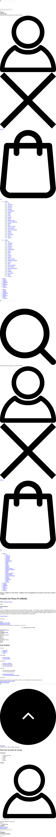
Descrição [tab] (2, 633)
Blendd (3, 745)
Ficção (9, 215)
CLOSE (2, 762)
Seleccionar (3, 752)
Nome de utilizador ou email (6, 821)
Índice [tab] (1, 637)
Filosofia (9, 217)
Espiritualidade (11, 210)
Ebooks (4, 283)
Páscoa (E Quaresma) (12, 229)
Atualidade (10, 204)
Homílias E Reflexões (12, 221)
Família (9, 212)
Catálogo (5, 281)
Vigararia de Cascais (7, 601)
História (9, 218)
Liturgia (9, 223)
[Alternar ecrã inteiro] (1, 835)
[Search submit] (0, 831)
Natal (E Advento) (12, 226)
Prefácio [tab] (2, 636)
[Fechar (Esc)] (4, 835)
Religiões (10, 232)
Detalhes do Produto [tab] (4, 634)
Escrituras (10, 209)
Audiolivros (5, 282)
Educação (10, 207)
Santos (9, 236)
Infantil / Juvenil (11, 220)
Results (2, 12)
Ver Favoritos (3, 630)
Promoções (5, 284)
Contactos (5, 287)
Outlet (4, 285)
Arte (9, 203)
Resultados (3, 832)
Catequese (10, 206)
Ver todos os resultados (5, 833)
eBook (6, 632)
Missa (9, 225)
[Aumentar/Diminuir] (0, 835)
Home (4, 278)
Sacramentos (10, 234)
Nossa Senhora (11, 228)
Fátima (9, 214)
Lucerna (4, 279)
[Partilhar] (3, 835)
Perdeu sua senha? (4, 827)
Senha (1, 823)
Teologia (9, 237)
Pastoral (9, 231)
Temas (4, 553)
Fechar (7, 630)
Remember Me (4, 824)
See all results (3, 13)
